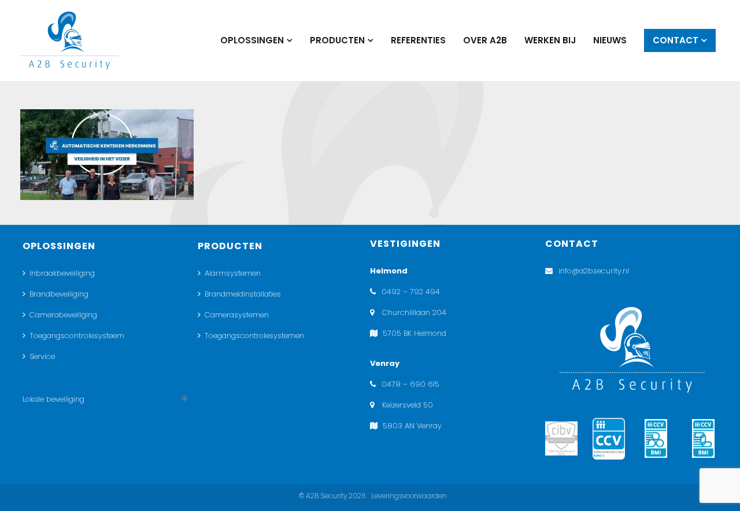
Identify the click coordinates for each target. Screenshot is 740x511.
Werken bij (550, 40)
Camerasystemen (237, 314)
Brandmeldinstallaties (243, 293)
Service (42, 356)
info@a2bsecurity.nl (593, 270)
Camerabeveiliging (63, 314)
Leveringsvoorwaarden (409, 496)
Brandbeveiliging (58, 293)
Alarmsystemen (233, 273)
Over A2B (485, 40)
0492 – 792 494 (411, 291)
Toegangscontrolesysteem (76, 335)
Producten (337, 40)
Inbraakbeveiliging (62, 273)
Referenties (418, 40)
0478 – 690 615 (410, 384)
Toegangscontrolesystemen (254, 335)
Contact (675, 40)
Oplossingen (252, 40)
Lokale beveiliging (53, 399)
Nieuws (610, 40)
